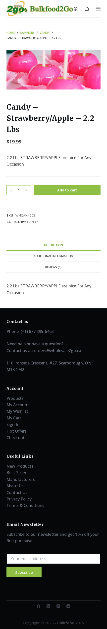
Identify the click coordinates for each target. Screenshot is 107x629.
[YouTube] (68, 606)
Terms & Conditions (25, 505)
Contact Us (16, 492)
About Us (15, 486)
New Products (19, 466)
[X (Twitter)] (48, 606)
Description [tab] (53, 245)
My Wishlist (17, 411)
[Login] (75, 9)
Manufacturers (20, 479)
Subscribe (24, 572)
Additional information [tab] (53, 256)
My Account (17, 404)
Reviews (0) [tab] (53, 267)
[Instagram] (58, 606)
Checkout (15, 437)
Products (15, 398)
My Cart (13, 418)
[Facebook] (38, 606)
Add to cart (67, 189)
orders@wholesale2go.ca (57, 350)
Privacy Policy (19, 499)
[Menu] (98, 8)
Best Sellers (17, 472)
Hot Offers (16, 431)
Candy (32, 222)
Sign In (12, 424)
